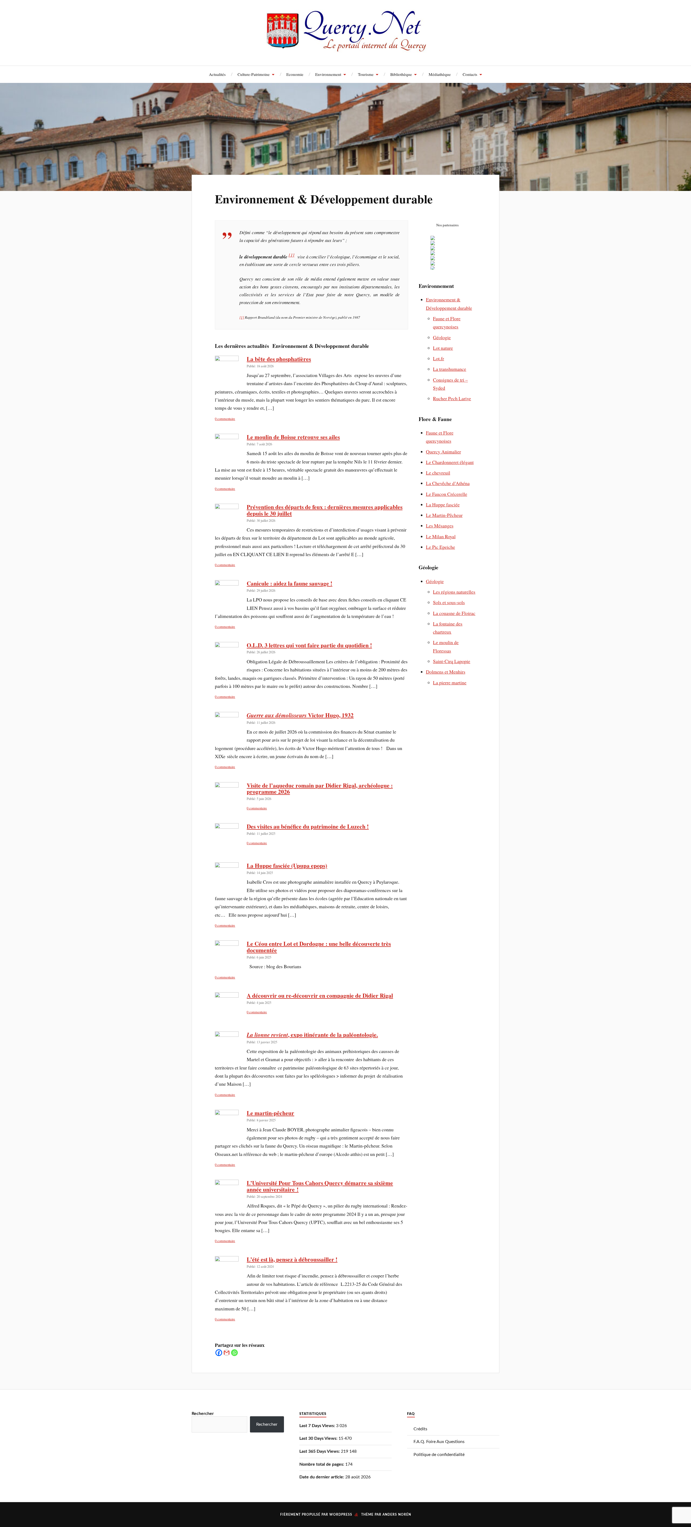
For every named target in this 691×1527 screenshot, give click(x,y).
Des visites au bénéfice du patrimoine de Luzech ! (308, 826)
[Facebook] (218, 1352)
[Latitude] (433, 268)
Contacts (470, 74)
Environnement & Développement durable (324, 198)
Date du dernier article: (322, 1477)
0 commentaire (225, 418)
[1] (291, 255)
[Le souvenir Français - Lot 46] (433, 253)
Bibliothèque (401, 74)
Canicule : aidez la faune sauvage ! (289, 583)
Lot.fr (438, 358)
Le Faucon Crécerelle (446, 494)
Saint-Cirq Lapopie (451, 661)
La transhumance (449, 369)
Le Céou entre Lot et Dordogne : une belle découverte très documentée (319, 946)
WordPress (340, 1514)
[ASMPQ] (433, 238)
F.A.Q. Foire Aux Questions (439, 1441)
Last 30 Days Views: (318, 1438)
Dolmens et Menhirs (445, 671)
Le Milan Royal (441, 536)
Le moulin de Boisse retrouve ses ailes (293, 437)
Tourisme (366, 74)
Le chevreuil (438, 472)
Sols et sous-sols (449, 602)
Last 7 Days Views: (317, 1426)
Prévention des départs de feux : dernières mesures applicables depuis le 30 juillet (324, 510)
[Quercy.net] (345, 48)
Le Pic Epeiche (440, 547)
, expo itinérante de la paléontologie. (312, 1034)
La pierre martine (449, 682)
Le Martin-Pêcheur (444, 515)
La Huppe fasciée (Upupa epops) (287, 865)
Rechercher (203, 1413)
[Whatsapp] (234, 1352)
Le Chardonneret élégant (450, 462)
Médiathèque (440, 74)
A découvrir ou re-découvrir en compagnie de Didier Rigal (320, 995)
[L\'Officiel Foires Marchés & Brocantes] (433, 263)
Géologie (442, 337)
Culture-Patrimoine (254, 74)
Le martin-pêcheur (270, 1113)
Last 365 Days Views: (320, 1451)
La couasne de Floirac (454, 613)
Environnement (328, 74)
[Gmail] (226, 1352)
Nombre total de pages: (322, 1464)
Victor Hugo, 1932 (300, 715)
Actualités (217, 74)
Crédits (420, 1429)
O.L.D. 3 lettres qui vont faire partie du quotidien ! (309, 645)
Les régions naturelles (454, 591)
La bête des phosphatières (279, 359)
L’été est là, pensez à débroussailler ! (292, 1259)
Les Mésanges (439, 525)
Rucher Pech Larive (452, 398)
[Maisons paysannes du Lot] (433, 248)
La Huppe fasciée (443, 504)
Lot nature (443, 348)
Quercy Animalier (443, 451)
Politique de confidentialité (439, 1454)
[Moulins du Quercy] (433, 258)
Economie (294, 74)
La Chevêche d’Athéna (448, 483)
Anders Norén (396, 1514)
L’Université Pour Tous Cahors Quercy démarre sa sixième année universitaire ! (320, 1186)
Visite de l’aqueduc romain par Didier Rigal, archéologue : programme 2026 (320, 788)
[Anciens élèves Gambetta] (433, 243)
